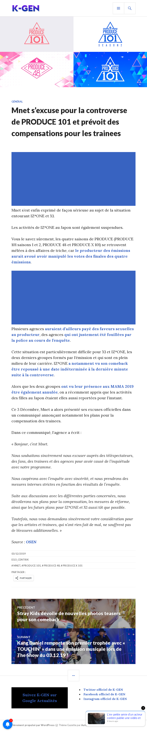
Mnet (16, 565)
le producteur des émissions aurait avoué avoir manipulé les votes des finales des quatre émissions (70, 256)
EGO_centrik (20, 559)
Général (17, 101)
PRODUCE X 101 (72, 565)
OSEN (31, 541)
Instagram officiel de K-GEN (105, 699)
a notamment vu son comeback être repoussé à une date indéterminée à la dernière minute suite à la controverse (69, 369)
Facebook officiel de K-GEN (104, 694)
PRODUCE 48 (52, 565)
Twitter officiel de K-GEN (103, 689)
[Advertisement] (74, 179)
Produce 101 (32, 565)
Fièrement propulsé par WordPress (33, 725)
